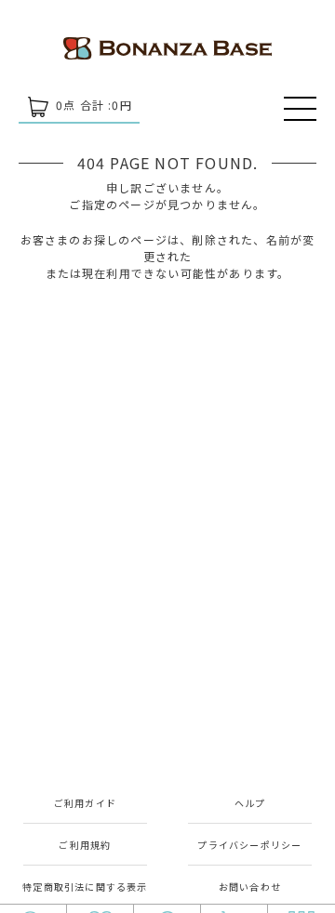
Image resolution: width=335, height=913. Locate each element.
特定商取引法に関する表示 (84, 886)
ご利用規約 (85, 845)
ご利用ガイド (85, 803)
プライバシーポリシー (249, 845)
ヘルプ (250, 803)
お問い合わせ (250, 886)
